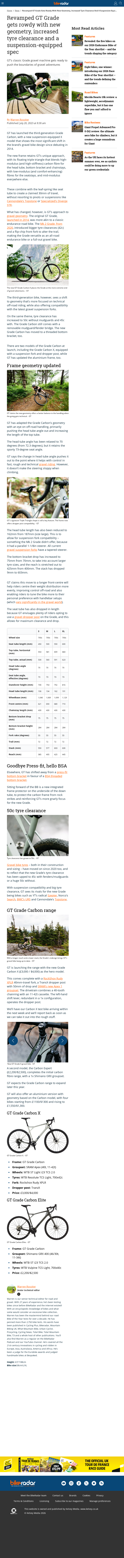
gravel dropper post (27, 617)
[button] (38, 1043)
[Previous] (13, 1040)
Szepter (52, 895)
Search (11, 899)
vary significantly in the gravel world (39, 602)
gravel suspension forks (22, 550)
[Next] (62, 1040)
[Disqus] (54, 1415)
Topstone (61, 899)
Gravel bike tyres (17, 865)
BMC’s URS (24, 899)
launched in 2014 (18, 220)
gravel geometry (17, 216)
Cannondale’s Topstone (22, 201)
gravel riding (47, 464)
